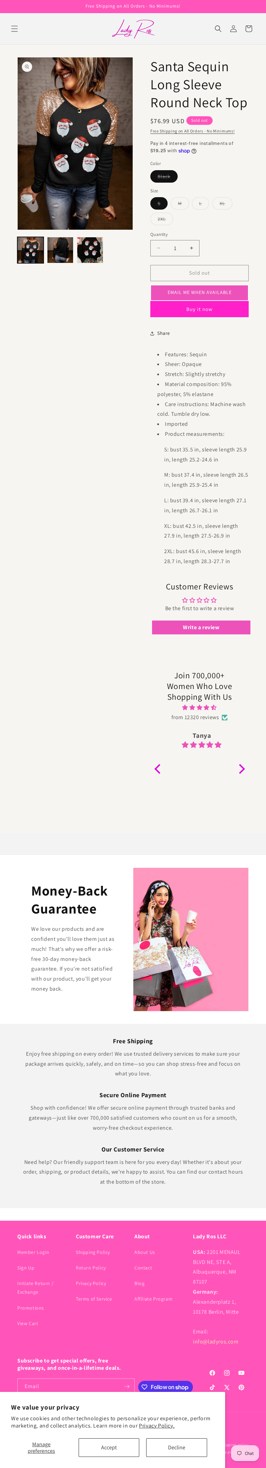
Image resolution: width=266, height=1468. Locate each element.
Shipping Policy (93, 1252)
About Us (144, 1252)
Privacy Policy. (157, 1425)
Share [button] (163, 333)
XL (226, 205)
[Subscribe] (126, 1386)
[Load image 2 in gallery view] (60, 250)
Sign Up (25, 1268)
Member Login (33, 1252)
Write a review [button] (201, 627)
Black (168, 178)
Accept (109, 1447)
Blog (139, 1283)
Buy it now (199, 309)
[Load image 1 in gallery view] (30, 250)
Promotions (30, 1308)
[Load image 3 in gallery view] (90, 250)
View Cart (27, 1323)
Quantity (159, 234)
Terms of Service (94, 1299)
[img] (200, 708)
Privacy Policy (91, 1283)
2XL (165, 220)
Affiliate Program (153, 1299)
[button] (14, 28)
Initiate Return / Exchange (35, 1287)
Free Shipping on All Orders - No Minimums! (192, 131)
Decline (176, 1447)
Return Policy (91, 1268)
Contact (143, 1268)
